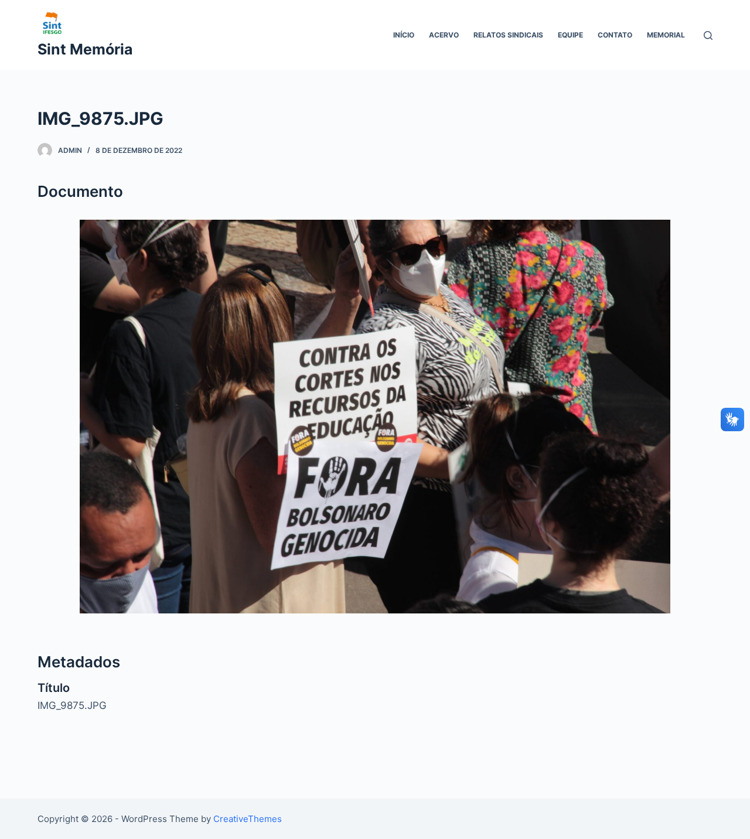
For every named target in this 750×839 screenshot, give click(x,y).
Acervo (444, 34)
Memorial (666, 34)
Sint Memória (85, 49)
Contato (615, 34)
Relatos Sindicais (508, 34)
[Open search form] (708, 35)
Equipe (570, 34)
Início (403, 34)
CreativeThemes (247, 818)
